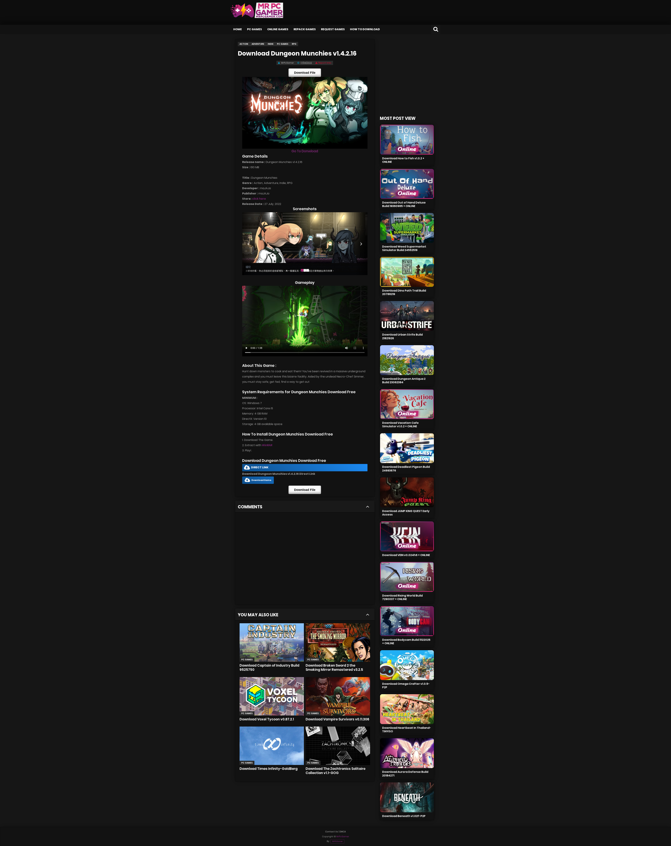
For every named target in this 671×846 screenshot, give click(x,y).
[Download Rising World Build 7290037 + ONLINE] (407, 577)
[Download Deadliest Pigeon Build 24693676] (407, 448)
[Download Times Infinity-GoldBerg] (272, 746)
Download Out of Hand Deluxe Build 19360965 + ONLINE (404, 204)
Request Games (333, 29)
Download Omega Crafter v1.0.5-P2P (406, 685)
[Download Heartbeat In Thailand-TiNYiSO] (407, 709)
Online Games (277, 29)
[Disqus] (305, 559)
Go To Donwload (304, 151)
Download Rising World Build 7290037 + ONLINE (402, 597)
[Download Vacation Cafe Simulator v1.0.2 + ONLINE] (407, 404)
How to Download (365, 29)
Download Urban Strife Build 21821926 (402, 336)
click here (259, 199)
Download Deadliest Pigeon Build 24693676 (406, 468)
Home (237, 29)
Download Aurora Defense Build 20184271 (405, 773)
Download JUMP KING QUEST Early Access (406, 513)
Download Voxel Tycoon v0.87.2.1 (267, 719)
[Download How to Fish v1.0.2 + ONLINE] (407, 140)
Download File (304, 72)
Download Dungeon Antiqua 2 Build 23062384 (403, 380)
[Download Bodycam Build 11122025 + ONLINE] (407, 621)
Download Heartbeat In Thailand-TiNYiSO (406, 729)
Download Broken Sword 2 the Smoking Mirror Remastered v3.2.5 (334, 667)
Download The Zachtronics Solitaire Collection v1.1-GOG (335, 770)
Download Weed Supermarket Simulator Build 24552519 (404, 248)
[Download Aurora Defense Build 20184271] (407, 753)
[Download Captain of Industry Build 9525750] (272, 642)
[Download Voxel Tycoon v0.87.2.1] (272, 696)
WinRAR (267, 445)
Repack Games (305, 29)
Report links (324, 62)
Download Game (261, 480)
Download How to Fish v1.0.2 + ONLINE (403, 160)
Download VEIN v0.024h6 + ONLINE (406, 555)
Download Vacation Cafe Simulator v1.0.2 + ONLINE (400, 424)
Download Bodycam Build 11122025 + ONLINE (406, 641)
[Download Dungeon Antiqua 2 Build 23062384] (407, 360)
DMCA (343, 831)
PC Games (254, 29)
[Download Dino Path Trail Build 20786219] (407, 272)
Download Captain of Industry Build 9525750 (269, 667)
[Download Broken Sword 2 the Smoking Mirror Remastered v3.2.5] (338, 642)
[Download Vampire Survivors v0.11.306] (338, 696)
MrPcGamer (337, 841)
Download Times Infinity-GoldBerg (269, 768)
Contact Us (331, 831)
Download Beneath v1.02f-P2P (403, 816)
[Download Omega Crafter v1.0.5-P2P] (407, 665)
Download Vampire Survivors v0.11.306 (337, 719)
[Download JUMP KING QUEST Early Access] (407, 492)
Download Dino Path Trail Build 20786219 (404, 292)
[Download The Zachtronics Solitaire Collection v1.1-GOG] (338, 746)
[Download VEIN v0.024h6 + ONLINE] (407, 536)
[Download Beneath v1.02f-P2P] (407, 797)
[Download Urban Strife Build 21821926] (407, 316)
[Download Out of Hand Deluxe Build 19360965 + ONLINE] (407, 184)
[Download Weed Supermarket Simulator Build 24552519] (407, 228)
